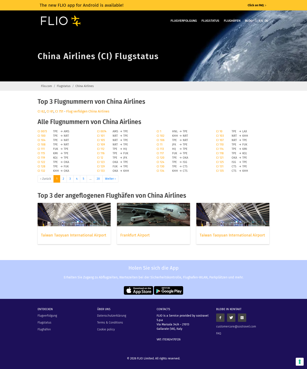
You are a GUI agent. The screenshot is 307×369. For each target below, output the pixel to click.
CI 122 (41, 162)
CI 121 (219, 157)
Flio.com (46, 86)
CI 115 (41, 153)
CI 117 (160, 153)
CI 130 (160, 166)
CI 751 (59, 111)
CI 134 (160, 171)
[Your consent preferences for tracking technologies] (300, 362)
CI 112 (100, 149)
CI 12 (100, 157)
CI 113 (160, 149)
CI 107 (220, 140)
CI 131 (219, 166)
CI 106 (160, 140)
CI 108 (42, 144)
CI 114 (219, 149)
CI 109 (101, 144)
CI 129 (101, 166)
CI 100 (42, 136)
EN (261, 20)
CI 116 (100, 153)
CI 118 (220, 153)
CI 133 (101, 171)
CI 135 (220, 171)
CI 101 (101, 136)
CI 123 (101, 162)
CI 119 (41, 157)
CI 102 (160, 136)
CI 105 (101, 140)
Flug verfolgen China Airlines (87, 111)
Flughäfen (232, 20)
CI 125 (220, 162)
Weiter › (110, 179)
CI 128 (41, 166)
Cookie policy (106, 329)
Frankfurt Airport (135, 235)
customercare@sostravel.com (236, 326)
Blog (249, 20)
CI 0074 (101, 131)
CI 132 (41, 171)
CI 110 (220, 144)
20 (98, 179)
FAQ (218, 333)
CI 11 (159, 144)
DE (266, 20)
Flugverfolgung (184, 20)
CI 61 (50, 111)
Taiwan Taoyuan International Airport (73, 235)
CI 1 (159, 131)
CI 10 (219, 131)
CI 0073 (42, 131)
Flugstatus (210, 20)
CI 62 (41, 111)
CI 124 (160, 162)
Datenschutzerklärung (111, 315)
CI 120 (160, 157)
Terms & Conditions (110, 322)
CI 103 (220, 136)
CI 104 (41, 140)
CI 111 (41, 149)
